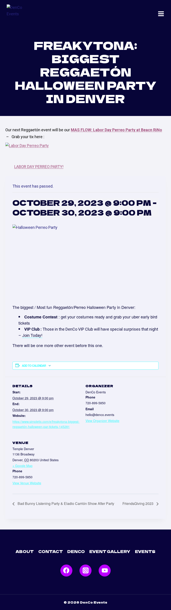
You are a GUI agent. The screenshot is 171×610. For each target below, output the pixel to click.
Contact (50, 551)
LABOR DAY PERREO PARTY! (38, 166)
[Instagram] (85, 571)
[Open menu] (161, 13)
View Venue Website (26, 483)
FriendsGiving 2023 (138, 503)
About (25, 551)
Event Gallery (109, 551)
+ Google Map (22, 465)
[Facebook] (66, 571)
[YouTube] (105, 571)
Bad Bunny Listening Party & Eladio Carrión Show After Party (65, 503)
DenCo (76, 551)
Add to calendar (34, 366)
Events (145, 551)
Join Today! (32, 335)
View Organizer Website (102, 420)
